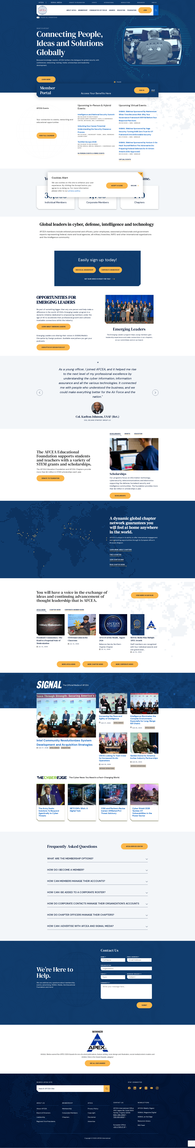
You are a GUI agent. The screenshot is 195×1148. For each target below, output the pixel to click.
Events (94, 2)
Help (153, 90)
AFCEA (41, 2)
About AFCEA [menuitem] (71, 10)
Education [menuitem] (121, 10)
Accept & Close (117, 186)
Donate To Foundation (77, 2)
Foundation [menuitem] (131, 10)
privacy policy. (74, 191)
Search (155, 10)
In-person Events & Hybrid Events (91, 153)
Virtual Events (125, 159)
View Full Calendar (46, 136)
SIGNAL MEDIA (56, 2)
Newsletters (125, 2)
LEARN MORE (46, 79)
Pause (119, 82)
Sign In (154, 2)
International (109, 2)
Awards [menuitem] (112, 10)
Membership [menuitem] (82, 10)
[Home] (42, 10)
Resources (141, 2)
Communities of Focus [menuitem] (98, 10)
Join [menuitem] (145, 10)
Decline (133, 186)
